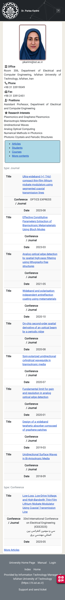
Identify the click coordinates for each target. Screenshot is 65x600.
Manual (42, 563)
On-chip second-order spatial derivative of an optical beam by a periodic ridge (39, 328)
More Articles (11, 550)
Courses (17, 152)
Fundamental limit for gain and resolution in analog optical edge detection (38, 393)
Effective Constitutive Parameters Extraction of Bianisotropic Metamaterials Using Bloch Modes (39, 223)
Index (27, 570)
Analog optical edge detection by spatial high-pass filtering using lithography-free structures (39, 260)
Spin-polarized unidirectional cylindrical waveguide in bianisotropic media (39, 360)
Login (52, 563)
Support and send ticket (32, 590)
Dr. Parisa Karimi (30, 11)
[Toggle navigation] (58, 10)
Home (37, 570)
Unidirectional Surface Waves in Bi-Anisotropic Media (39, 457)
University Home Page (22, 563)
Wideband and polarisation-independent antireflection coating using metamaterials (39, 295)
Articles (16, 144)
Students (17, 148)
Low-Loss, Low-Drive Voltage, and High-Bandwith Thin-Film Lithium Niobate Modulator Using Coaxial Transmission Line (39, 504)
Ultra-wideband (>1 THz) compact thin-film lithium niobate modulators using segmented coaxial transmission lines (37, 185)
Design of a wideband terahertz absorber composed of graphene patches (39, 426)
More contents (20, 156)
